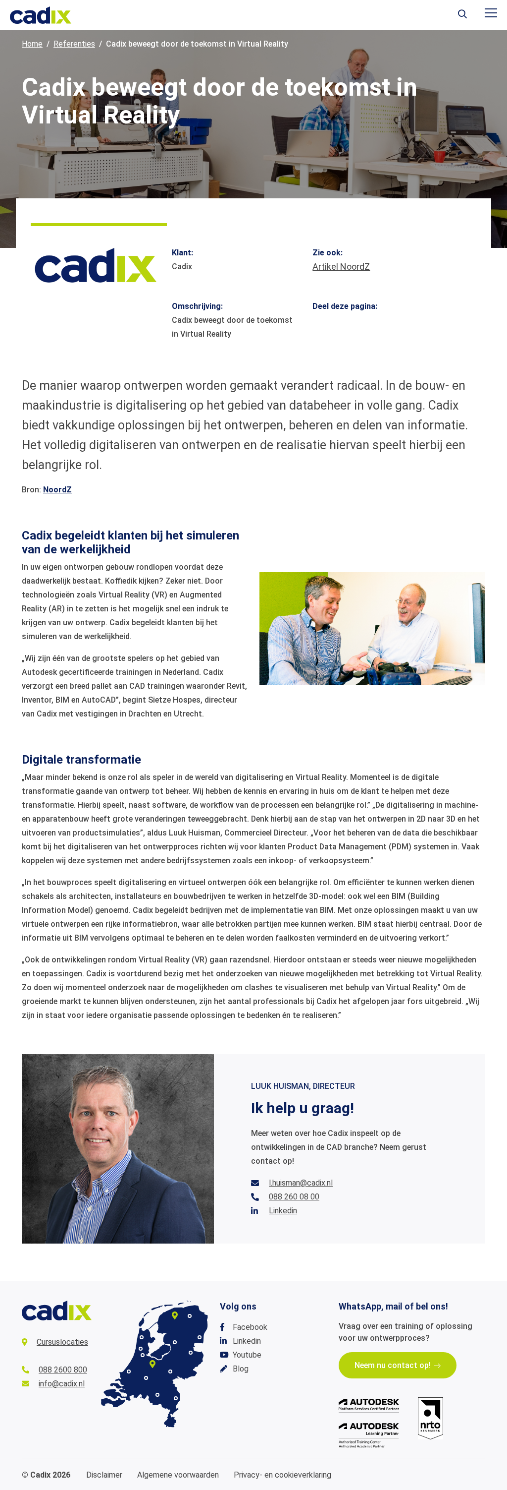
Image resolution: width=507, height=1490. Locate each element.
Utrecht (152, 1364)
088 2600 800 (63, 1369)
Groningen (190, 1316)
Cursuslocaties (62, 1342)
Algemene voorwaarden (178, 1475)
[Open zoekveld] (462, 14)
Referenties (74, 44)
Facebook (250, 1327)
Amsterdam (143, 1355)
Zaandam (141, 1349)
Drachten (175, 1315)
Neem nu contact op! (393, 1365)
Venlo (176, 1398)
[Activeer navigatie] (491, 13)
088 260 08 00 (294, 1196)
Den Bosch (146, 1378)
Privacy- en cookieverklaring (282, 1475)
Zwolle (175, 1342)
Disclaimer (104, 1475)
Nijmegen (170, 1371)
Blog (241, 1368)
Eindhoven (157, 1395)
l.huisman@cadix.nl (301, 1183)
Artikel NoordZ (341, 266)
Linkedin (283, 1210)
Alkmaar (142, 1337)
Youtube (247, 1355)
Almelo (191, 1353)
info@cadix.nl (62, 1383)
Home (32, 44)
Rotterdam (129, 1371)
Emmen (199, 1337)
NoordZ (57, 489)
